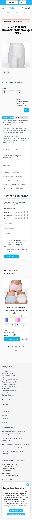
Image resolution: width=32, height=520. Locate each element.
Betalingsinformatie (8, 375)
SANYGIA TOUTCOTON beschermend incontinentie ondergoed (16, 310)
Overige (4, 415)
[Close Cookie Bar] (27, 484)
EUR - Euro (10, 2)
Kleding (4, 408)
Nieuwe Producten (8, 384)
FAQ (3, 378)
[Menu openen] (3, 7)
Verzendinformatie (8, 373)
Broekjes (5, 419)
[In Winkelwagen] (26, 110)
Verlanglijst (6, 393)
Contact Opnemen (8, 395)
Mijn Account (6, 371)
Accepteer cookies (16, 511)
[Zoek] (23, 8)
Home (4, 13)
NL (22, 2)
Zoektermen (6, 388)
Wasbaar (5, 422)
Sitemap (5, 404)
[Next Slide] (28, 349)
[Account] (26, 8)
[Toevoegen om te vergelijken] (8, 72)
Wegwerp (5, 412)
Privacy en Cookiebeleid (10, 380)
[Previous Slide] (4, 349)
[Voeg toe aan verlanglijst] (4, 72)
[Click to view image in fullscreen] (16, 54)
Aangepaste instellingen (16, 514)
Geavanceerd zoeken (9, 391)
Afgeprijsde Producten (9, 386)
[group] (7, 78)
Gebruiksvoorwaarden (9, 382)
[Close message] (28, 21)
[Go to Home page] (10, 7)
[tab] (8, 346)
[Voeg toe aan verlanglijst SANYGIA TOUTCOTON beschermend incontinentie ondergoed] (22, 339)
